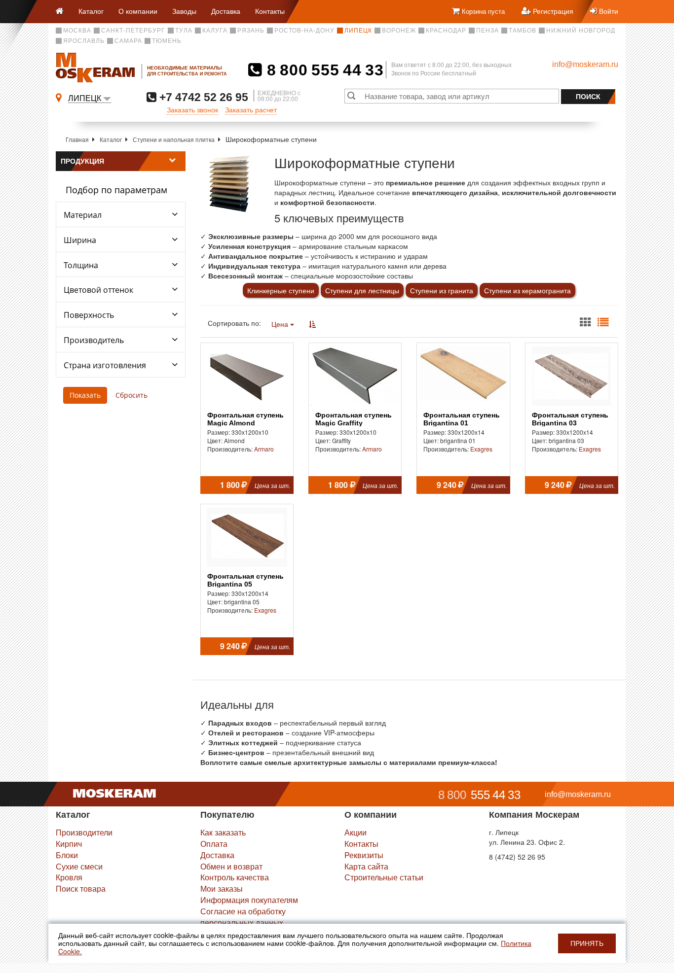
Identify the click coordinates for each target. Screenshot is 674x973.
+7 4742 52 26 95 (202, 97)
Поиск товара (81, 888)
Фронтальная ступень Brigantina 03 (570, 419)
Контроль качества (234, 877)
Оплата (213, 843)
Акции (355, 832)
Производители (84, 832)
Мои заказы (221, 888)
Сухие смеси (79, 866)
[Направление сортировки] (312, 323)
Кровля (69, 877)
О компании (137, 11)
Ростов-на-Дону (304, 30)
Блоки (67, 855)
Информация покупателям (249, 899)
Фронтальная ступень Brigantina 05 (245, 580)
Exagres (481, 449)
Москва (77, 30)
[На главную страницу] (63, 11)
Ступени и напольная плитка (174, 139)
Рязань (250, 30)
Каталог (91, 11)
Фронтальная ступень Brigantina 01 (461, 419)
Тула (183, 30)
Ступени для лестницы (362, 290)
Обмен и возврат (231, 866)
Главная (77, 139)
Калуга (214, 30)
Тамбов (522, 30)
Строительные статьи (383, 877)
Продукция (82, 161)
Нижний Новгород (580, 30)
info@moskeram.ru (585, 64)
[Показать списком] (603, 322)
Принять (586, 943)
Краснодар (446, 30)
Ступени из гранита (441, 290)
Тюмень (167, 40)
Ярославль (84, 40)
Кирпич (69, 843)
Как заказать (223, 832)
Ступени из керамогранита (527, 290)
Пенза (487, 30)
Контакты (270, 11)
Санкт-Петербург (133, 30)
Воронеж (399, 30)
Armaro (264, 449)
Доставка (225, 11)
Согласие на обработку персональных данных (243, 916)
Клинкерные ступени (280, 290)
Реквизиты (363, 855)
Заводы (184, 11)
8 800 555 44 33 (323, 70)
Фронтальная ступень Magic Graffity (353, 419)
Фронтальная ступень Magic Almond (245, 419)
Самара (128, 40)
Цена (280, 324)
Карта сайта (366, 866)
